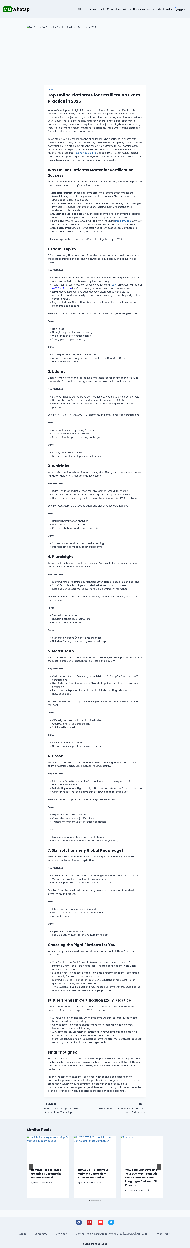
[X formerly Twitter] (111, 1222)
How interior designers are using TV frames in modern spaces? (46, 1173)
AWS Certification (62, 288)
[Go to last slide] (31, 1167)
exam (115, 284)
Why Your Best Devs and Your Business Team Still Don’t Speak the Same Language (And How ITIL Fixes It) (141, 1177)
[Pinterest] (89, 1222)
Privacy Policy (163, 1233)
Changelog (91, 9)
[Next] (159, 1167)
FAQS (79, 9)
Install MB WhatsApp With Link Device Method (125, 9)
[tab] (89, 1200)
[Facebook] (79, 1222)
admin (36, 1182)
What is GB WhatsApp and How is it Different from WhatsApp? (63, 1108)
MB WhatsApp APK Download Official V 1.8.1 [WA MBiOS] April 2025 (111, 1233)
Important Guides (162, 9)
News (50, 90)
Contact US (40, 1233)
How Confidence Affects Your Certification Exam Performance (122, 1108)
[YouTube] (100, 1222)
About (22, 1233)
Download (61, 1233)
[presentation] (48, 1150)
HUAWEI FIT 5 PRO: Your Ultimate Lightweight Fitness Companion (93, 1173)
